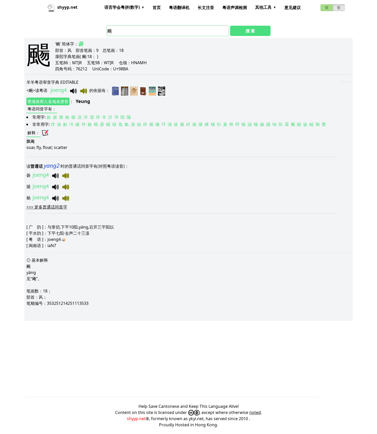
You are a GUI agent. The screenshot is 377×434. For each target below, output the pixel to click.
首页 (157, 7)
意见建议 (292, 7)
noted (255, 412)
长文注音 (206, 7)
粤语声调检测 (234, 7)
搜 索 (250, 31)
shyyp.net (136, 418)
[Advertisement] (178, 359)
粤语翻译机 (179, 7)
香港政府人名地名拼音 (47, 101)
